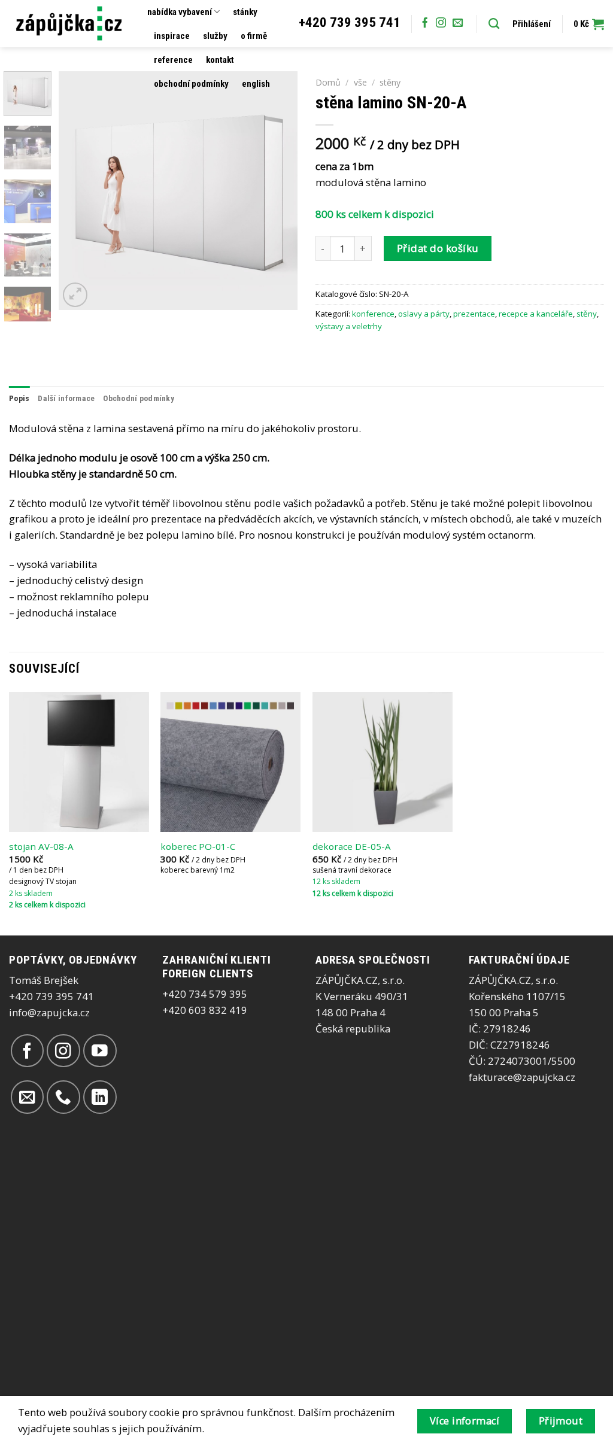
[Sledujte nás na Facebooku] (425, 23)
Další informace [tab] (66, 398)
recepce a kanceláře (536, 313)
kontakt (220, 59)
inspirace (172, 36)
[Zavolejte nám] (63, 1096)
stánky (245, 12)
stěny (390, 82)
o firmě (254, 36)
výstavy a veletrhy (348, 326)
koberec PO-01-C (197, 846)
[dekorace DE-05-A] (382, 762)
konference (373, 313)
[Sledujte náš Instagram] (441, 23)
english (256, 83)
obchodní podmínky (191, 83)
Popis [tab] (19, 398)
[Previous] (79, 190)
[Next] (278, 190)
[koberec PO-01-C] (230, 762)
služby (215, 36)
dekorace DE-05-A (351, 846)
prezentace (474, 313)
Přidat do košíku (438, 248)
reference (173, 59)
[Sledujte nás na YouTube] (99, 1050)
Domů (328, 82)
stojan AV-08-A (41, 846)
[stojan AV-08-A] (79, 762)
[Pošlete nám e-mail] (458, 23)
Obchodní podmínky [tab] (138, 398)
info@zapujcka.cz (49, 1012)
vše (360, 82)
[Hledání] (493, 24)
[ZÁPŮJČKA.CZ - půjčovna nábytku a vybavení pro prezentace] (69, 24)
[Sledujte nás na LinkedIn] (99, 1096)
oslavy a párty (424, 313)
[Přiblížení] (75, 294)
